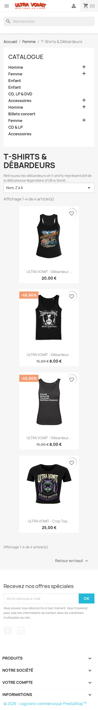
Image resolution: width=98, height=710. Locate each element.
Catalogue (26, 57)
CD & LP (15, 127)
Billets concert (21, 114)
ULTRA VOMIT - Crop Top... (49, 521)
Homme (15, 67)
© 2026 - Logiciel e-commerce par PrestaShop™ (45, 703)
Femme (15, 74)
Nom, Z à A (49, 188)
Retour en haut (72, 561)
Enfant (14, 80)
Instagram (21, 631)
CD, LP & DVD (20, 94)
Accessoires (19, 100)
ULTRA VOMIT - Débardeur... (49, 271)
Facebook (8, 631)
